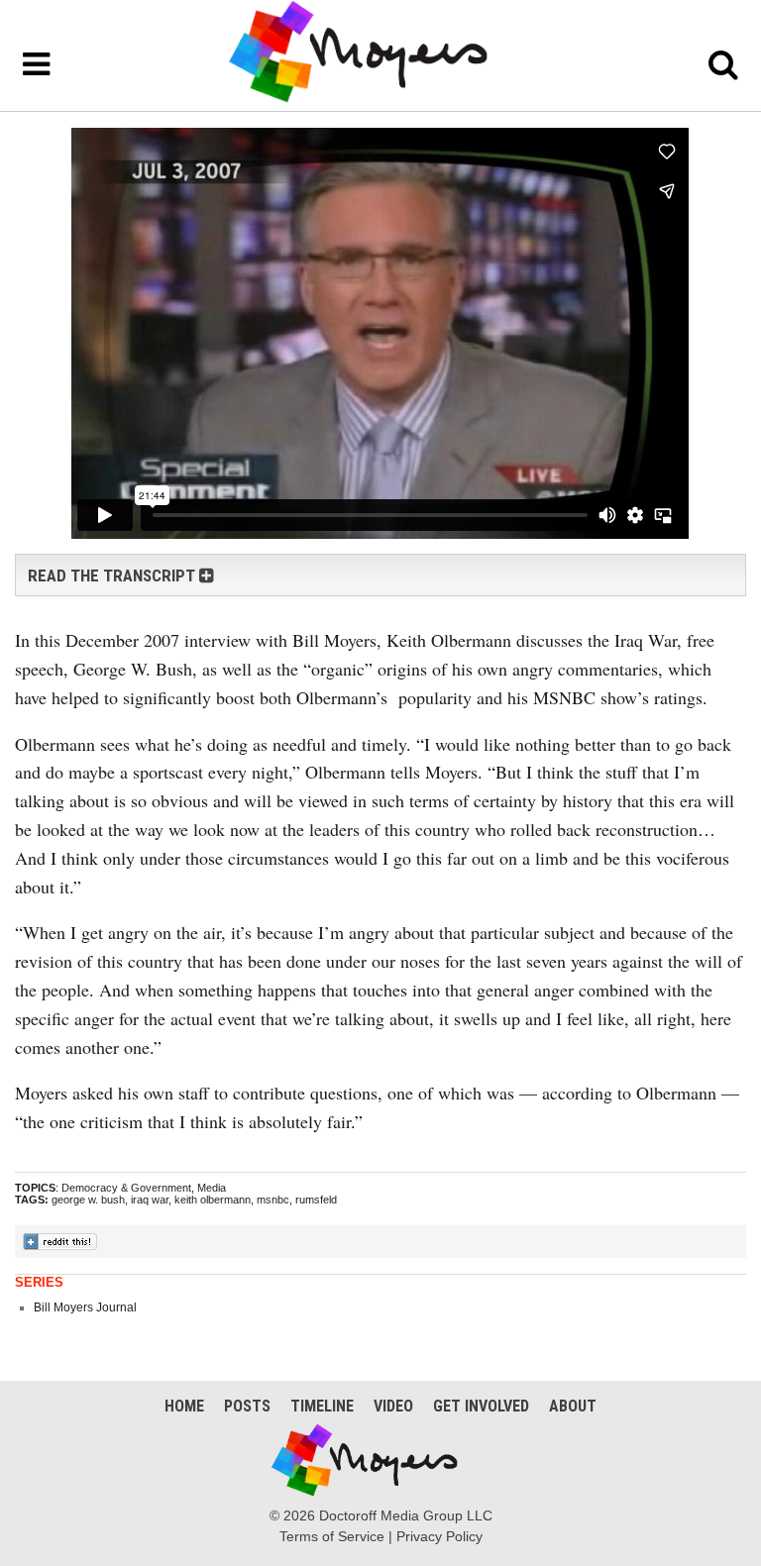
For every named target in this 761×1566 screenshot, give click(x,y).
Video (393, 1406)
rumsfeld (316, 1199)
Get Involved (481, 1406)
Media (211, 1188)
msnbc (273, 1199)
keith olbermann (212, 1199)
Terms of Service (331, 1536)
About (573, 1406)
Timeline (322, 1406)
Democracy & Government (126, 1188)
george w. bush (88, 1199)
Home (184, 1406)
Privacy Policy (439, 1536)
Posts (247, 1406)
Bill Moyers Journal (85, 1307)
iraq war (149, 1199)
